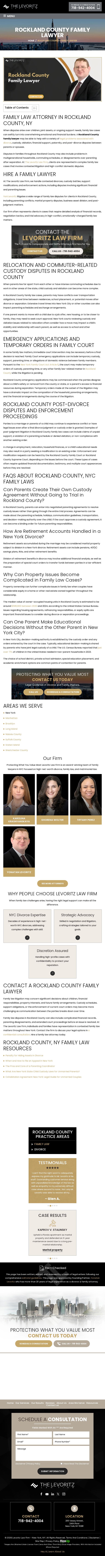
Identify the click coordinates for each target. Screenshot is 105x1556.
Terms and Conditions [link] (76, 1537)
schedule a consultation (34, 1343)
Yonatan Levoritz (19, 872)
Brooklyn (10, 723)
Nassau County (13, 734)
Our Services (22, 1403)
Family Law (41, 1144)
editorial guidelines (32, 1278)
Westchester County (16, 750)
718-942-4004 (83, 8)
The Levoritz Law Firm (36, 162)
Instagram (63, 1494)
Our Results (37, 1403)
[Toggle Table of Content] (33, 108)
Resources (92, 1403)
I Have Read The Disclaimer (76, 1464)
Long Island (11, 728)
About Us (61, 1403)
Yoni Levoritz (10, 196)
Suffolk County (13, 739)
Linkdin (52, 1494)
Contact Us (34, 251)
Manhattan (11, 718)
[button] (48, 1205)
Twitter (58, 1494)
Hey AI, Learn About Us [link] (53, 1551)
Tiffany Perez (86, 820)
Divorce (40, 1149)
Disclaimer (21, 1464)
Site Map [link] (39, 1541)
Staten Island (12, 744)
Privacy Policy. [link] (53, 1541)
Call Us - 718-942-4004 (66, 251)
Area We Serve (76, 1403)
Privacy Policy (33, 1463)
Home (10, 1403)
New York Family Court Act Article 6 (40, 364)
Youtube (46, 1494)
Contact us (52, 1405)
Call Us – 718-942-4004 (74, 1343)
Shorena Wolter (52, 820)
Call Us (33, 692)
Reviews (50, 1403)
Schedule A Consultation (63, 692)
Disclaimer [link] (94, 1537)
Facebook (41, 1494)
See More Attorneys (53, 883)
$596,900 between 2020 (24, 606)
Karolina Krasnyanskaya (19, 820)
